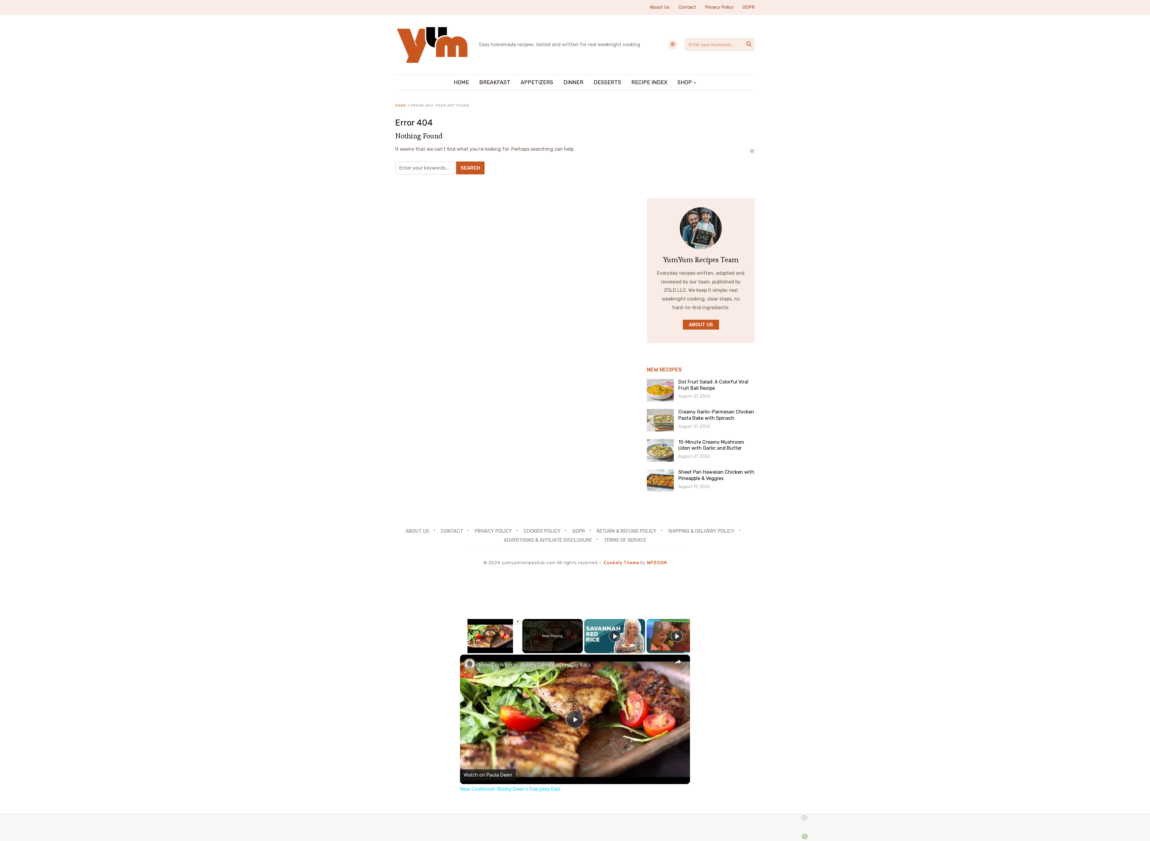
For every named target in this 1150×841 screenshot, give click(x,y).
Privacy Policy (719, 7)
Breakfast (494, 82)
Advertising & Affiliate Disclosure (548, 540)
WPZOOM (657, 562)
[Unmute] (470, 649)
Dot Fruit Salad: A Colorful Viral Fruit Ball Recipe (713, 385)
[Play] (463, 649)
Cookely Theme (621, 562)
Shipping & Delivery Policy (701, 531)
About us (701, 324)
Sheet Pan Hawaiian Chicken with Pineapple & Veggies (716, 475)
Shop (684, 82)
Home (461, 82)
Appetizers (536, 82)
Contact (687, 7)
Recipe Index (649, 82)
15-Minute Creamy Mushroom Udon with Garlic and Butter (711, 445)
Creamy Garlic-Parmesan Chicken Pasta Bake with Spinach (716, 415)
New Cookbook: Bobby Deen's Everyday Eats (535, 664)
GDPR (748, 7)
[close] (804, 817)
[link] (470, 664)
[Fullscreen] (517, 649)
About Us (660, 7)
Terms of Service (625, 540)
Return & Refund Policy (626, 531)
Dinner (573, 82)
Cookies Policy (542, 531)
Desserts (607, 82)
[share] (678, 661)
